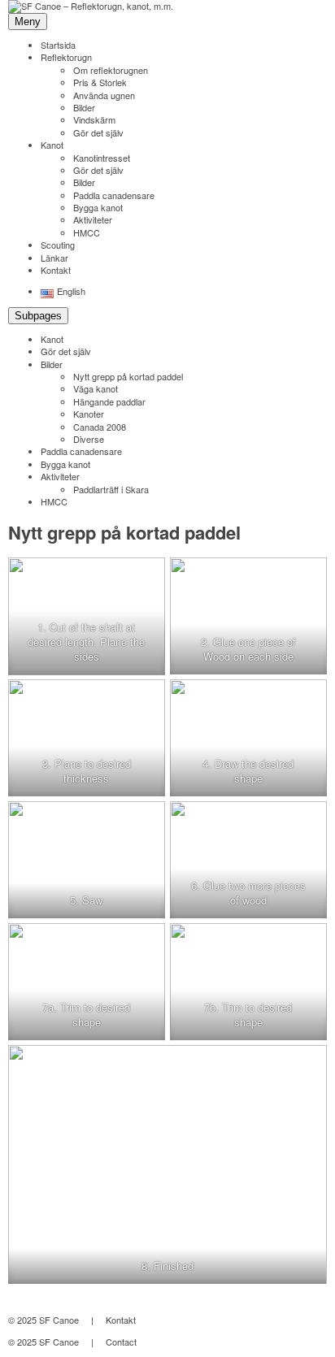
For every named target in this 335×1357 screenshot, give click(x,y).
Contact (121, 1341)
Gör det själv (98, 132)
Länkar (54, 257)
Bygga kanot (98, 207)
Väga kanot (95, 388)
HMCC (86, 232)
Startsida (58, 44)
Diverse (88, 438)
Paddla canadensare (113, 195)
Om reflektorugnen (110, 69)
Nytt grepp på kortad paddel (128, 376)
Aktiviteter (92, 219)
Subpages (38, 316)
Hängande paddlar (109, 401)
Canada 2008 (99, 426)
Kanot (52, 144)
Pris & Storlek (100, 82)
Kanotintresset (101, 157)
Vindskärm (94, 119)
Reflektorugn (66, 56)
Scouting (58, 244)
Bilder (84, 107)
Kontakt (56, 269)
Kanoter (88, 413)
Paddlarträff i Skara (111, 489)
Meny (28, 21)
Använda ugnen (104, 95)
